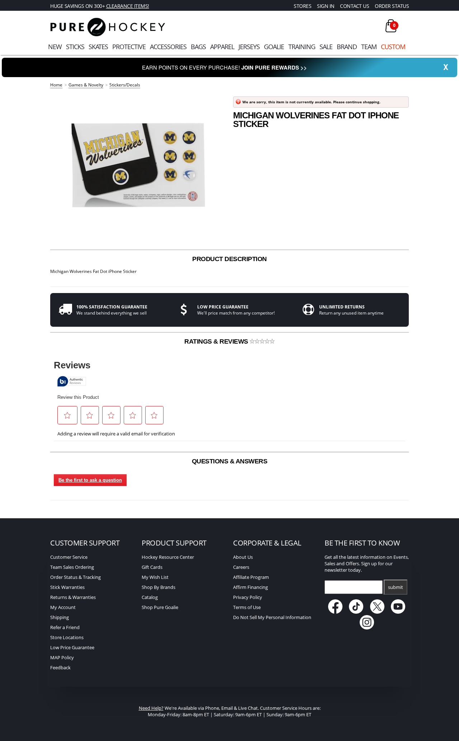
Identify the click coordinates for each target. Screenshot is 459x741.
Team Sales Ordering (72, 567)
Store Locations (67, 637)
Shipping (59, 617)
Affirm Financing (250, 587)
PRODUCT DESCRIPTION (229, 259)
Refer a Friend (65, 627)
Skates (98, 46)
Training (301, 46)
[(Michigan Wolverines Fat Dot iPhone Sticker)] (138, 165)
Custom (393, 46)
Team (369, 46)
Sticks (75, 46)
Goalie (274, 46)
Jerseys (249, 46)
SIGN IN (326, 6)
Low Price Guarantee (72, 647)
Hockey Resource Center (168, 557)
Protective (129, 46)
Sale (326, 46)
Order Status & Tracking (75, 577)
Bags (198, 46)
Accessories (168, 46)
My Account (63, 607)
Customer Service (68, 557)
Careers (241, 567)
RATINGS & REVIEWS (217, 341)
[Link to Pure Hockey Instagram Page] (367, 627)
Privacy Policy (247, 597)
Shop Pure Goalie (160, 607)
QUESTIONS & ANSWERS (230, 461)
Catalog (150, 597)
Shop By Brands (158, 587)
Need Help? (151, 708)
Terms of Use (247, 607)
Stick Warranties (67, 587)
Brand (347, 46)
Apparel (222, 46)
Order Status (392, 6)
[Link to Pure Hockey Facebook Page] (335, 612)
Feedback (60, 667)
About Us (243, 557)
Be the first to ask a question (90, 480)
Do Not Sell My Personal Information (272, 617)
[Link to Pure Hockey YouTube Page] (398, 612)
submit (395, 587)
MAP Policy (62, 657)
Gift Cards (152, 567)
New (55, 46)
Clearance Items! (127, 6)
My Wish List (155, 577)
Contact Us (354, 6)
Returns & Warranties (73, 597)
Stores (302, 6)
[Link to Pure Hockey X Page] (377, 612)
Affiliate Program (251, 577)
